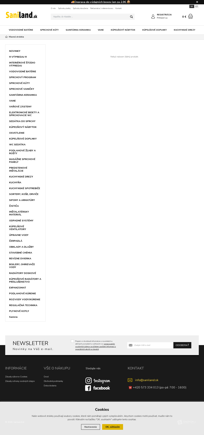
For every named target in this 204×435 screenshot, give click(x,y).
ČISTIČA (14, 206)
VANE (101, 30)
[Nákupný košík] (190, 16)
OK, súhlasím (112, 426)
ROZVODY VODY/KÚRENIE (24, 299)
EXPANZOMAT (17, 287)
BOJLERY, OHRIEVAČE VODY (22, 266)
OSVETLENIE (16, 133)
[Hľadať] (131, 17)
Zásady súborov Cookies (16, 376)
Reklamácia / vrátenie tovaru (101, 8)
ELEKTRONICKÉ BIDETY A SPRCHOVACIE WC (24, 114)
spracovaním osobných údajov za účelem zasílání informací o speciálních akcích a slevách (95, 346)
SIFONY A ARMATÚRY (22, 200)
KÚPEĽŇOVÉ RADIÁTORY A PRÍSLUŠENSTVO (25, 280)
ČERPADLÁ (15, 241)
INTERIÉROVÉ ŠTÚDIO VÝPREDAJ (22, 64)
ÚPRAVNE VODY (19, 235)
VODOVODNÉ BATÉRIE (21, 30)
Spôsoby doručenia (80, 8)
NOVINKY (14, 51)
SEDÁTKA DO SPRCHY (22, 121)
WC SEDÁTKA (17, 144)
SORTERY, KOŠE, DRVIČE (24, 194)
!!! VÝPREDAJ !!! (18, 57)
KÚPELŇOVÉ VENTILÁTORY (17, 228)
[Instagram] (98, 380)
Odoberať (182, 345)
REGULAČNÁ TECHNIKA (23, 305)
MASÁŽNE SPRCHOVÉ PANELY (22, 161)
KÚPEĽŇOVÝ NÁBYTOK (123, 30)
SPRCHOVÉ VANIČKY (21, 89)
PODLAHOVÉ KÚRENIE (22, 293)
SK (192, 6)
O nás (53, 8)
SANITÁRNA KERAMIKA (78, 30)
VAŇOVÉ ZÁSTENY (20, 106)
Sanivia (13, 317)
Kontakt (118, 8)
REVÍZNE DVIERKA (20, 258)
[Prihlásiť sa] (153, 16)
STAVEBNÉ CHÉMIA (20, 252)
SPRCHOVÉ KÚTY (49, 30)
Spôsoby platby (64, 8)
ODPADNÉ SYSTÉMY (21, 220)
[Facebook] (98, 388)
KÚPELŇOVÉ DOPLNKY (154, 30)
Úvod (46, 376)
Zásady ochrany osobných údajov (20, 381)
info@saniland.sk (146, 380)
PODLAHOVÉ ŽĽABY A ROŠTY (22, 152)
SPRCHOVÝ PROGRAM (22, 77)
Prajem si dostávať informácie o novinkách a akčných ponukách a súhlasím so (95, 345)
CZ (196, 6)
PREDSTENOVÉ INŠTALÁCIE (18, 169)
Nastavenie (90, 426)
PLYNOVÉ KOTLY (19, 311)
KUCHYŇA (15, 182)
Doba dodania (50, 385)
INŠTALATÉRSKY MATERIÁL (19, 213)
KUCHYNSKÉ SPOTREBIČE (24, 188)
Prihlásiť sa (162, 17)
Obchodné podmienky (53, 381)
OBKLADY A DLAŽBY (21, 247)
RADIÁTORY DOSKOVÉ (22, 273)
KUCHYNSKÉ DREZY (184, 30)
